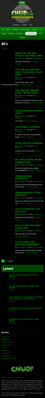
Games (35, 29)
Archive (24, 25)
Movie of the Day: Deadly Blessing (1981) (28, 54)
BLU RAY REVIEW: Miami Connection (28, 161)
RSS (31, 25)
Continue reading (26, 84)
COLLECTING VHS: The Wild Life (27, 210)
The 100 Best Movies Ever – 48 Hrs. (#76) (27, 91)
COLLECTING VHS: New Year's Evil (28, 226)
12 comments (38, 247)
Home (3, 378)
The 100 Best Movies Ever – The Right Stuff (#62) (28, 72)
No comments (37, 58)
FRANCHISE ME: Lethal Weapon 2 (28, 194)
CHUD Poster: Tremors (29, 143)
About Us (16, 25)
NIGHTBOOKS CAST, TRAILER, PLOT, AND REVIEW (24, 320)
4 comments (38, 214)
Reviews (15, 29)
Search (17, 378)
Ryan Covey (20, 58)
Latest (8, 268)
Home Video (25, 29)
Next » (11, 261)
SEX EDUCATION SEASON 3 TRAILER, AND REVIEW (24, 287)
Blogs (4, 33)
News (8, 29)
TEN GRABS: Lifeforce (27, 126)
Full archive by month (8, 359)
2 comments (38, 231)
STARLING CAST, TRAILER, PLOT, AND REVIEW (25, 308)
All (3, 29)
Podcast (11, 33)
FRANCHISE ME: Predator (23, 177)
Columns (19, 33)
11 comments (38, 198)
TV (40, 29)
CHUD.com (22, 369)
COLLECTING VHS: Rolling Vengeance (27, 243)
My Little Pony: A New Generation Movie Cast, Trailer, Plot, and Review (25, 298)
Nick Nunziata (21, 77)
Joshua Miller (21, 165)
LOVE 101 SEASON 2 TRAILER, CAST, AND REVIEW (23, 276)
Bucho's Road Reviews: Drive (29, 112)
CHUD (22, 2)
